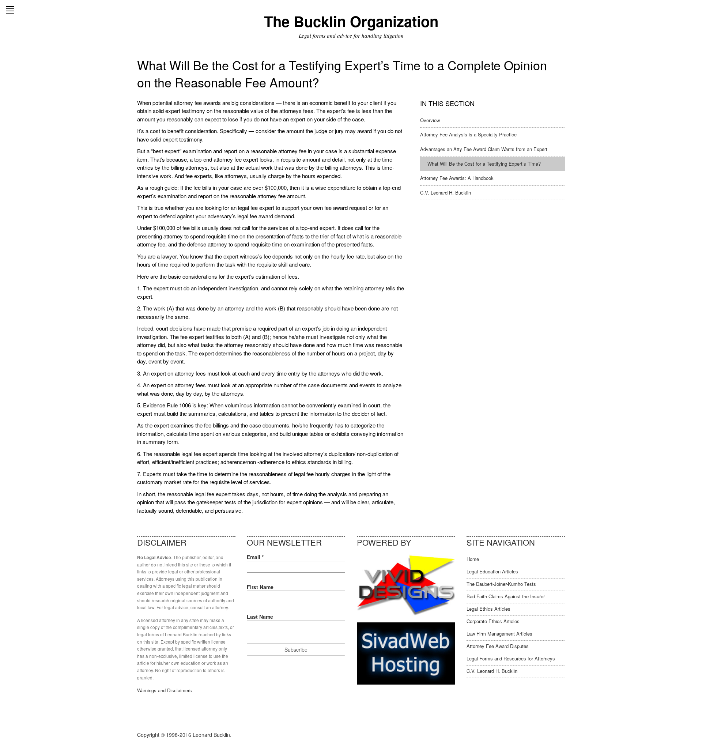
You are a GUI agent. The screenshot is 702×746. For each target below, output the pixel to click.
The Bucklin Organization (351, 21)
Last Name (260, 616)
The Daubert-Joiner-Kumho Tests (501, 583)
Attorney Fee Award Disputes (498, 646)
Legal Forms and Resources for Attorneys (511, 658)
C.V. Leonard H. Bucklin (445, 192)
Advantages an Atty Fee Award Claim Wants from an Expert (483, 149)
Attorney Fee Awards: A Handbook (457, 177)
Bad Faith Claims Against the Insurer (506, 596)
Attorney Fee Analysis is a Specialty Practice (468, 134)
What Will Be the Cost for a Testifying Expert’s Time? (484, 163)
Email (255, 557)
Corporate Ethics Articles (493, 621)
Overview (430, 120)
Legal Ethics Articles (488, 608)
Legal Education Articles (492, 571)
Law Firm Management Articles (499, 633)
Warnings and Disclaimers (164, 690)
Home (473, 558)
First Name (260, 587)
